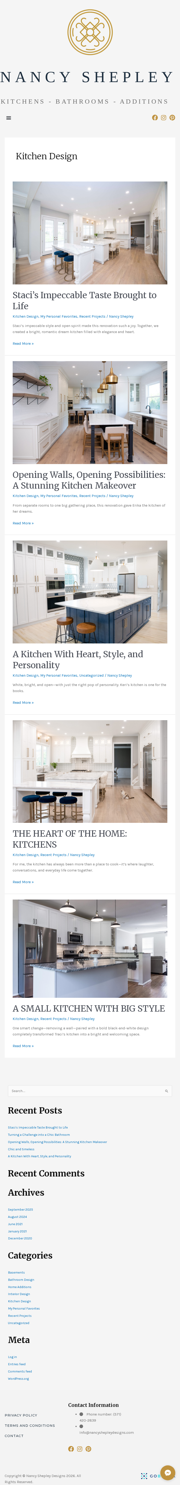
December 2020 (20, 1238)
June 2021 (15, 1224)
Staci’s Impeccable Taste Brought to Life (38, 1127)
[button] (8, 117)
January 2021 (17, 1231)
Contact (14, 1436)
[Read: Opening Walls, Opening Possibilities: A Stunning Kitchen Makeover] (90, 412)
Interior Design (19, 1294)
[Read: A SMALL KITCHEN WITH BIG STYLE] (90, 948)
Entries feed (17, 1364)
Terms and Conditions (30, 1425)
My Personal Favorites (58, 316)
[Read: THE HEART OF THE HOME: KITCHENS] (90, 771)
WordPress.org (18, 1378)
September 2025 (20, 1209)
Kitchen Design (25, 316)
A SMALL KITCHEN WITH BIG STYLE (89, 1008)
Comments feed (20, 1371)
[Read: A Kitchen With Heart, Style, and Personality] (90, 591)
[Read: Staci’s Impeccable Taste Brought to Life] (90, 232)
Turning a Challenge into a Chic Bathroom (39, 1134)
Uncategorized (91, 675)
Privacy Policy (21, 1415)
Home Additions (19, 1287)
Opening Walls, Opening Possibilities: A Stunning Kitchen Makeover (89, 480)
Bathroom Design (21, 1280)
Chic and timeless (21, 1149)
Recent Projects (92, 316)
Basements (16, 1272)
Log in (12, 1357)
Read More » (23, 343)
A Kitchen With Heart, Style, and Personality (39, 1156)
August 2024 (17, 1217)
